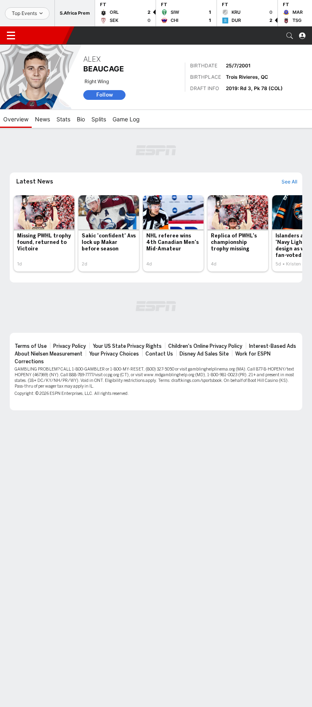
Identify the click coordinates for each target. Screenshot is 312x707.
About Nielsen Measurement (48, 354)
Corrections (29, 361)
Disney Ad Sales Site (204, 354)
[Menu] (11, 36)
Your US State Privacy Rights (127, 346)
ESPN (44, 35)
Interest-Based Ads (272, 346)
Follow (104, 95)
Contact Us (159, 354)
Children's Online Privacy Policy (205, 346)
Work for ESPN (253, 354)
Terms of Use (31, 346)
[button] (289, 35)
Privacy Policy (69, 346)
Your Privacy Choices (114, 354)
